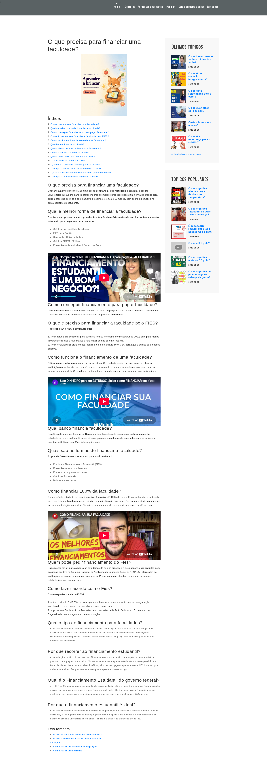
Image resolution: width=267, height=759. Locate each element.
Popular (170, 6)
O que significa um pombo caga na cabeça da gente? (199, 274)
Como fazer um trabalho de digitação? (76, 746)
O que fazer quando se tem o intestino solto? (200, 59)
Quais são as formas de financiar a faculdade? (76, 148)
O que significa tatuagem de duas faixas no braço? (199, 211)
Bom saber (212, 6)
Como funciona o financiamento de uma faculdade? (78, 140)
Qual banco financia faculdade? (67, 144)
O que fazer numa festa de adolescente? (77, 734)
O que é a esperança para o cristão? (199, 139)
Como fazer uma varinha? (68, 750)
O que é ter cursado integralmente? (198, 76)
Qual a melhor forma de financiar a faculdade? (75, 128)
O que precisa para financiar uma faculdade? (75, 124)
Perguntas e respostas (150, 6)
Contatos (130, 6)
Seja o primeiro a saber (191, 6)
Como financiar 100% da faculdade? (70, 152)
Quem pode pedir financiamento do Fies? (73, 156)
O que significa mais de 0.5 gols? (199, 259)
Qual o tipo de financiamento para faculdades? (77, 164)
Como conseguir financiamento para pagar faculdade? (80, 132)
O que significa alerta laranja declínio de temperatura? (197, 193)
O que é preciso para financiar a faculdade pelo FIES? (80, 136)
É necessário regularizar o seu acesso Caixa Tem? (200, 229)
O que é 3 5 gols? (199, 243)
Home (117, 6)
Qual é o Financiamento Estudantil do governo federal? (81, 172)
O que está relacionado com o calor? (200, 93)
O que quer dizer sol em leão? (198, 109)
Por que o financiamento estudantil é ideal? (75, 176)
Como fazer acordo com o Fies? (69, 160)
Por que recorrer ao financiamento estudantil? (76, 168)
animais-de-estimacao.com (186, 154)
